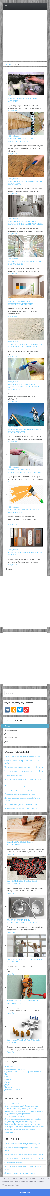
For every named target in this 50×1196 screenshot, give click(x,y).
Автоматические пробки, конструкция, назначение (24, 1111)
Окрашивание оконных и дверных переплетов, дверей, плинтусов (23, 386)
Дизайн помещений (12, 734)
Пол (6, 1074)
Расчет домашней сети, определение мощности (22, 756)
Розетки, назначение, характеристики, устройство (23, 771)
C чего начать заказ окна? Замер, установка (21, 1106)
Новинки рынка (10, 738)
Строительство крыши (13, 775)
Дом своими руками (12, 1090)
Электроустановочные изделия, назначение (21, 786)
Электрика (8, 1066)
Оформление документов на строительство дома (23, 1072)
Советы (7, 726)
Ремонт (7, 1082)
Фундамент (8, 1079)
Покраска (8, 1087)
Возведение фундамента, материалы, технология (23, 1124)
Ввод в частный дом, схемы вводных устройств (22, 1119)
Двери (6, 1085)
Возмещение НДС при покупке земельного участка (24, 1127)
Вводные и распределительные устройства (20, 1122)
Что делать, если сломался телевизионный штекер (23, 767)
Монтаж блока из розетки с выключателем (20, 805)
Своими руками (10, 730)
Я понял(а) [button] (25, 1193)
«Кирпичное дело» (11, 1103)
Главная (7, 64)
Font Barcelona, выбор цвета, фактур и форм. (21, 1109)
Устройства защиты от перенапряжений (19, 794)
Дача (6, 742)
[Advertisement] (25, 35)
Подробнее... (12, 854)
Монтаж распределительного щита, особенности (23, 790)
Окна (6, 1077)
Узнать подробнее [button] (11, 1185)
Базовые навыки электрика (14, 1069)
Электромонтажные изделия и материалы (20, 809)
